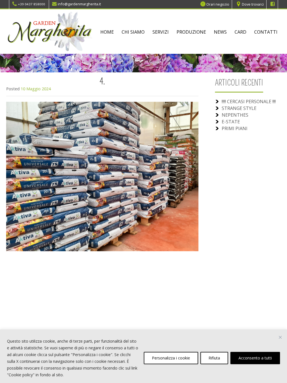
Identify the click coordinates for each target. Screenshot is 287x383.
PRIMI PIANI (234, 128)
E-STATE (231, 122)
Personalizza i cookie (171, 358)
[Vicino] (280, 337)
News (220, 32)
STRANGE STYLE (239, 108)
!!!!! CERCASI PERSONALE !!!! (249, 101)
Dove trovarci (253, 3)
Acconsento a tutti (255, 358)
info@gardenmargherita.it (79, 3)
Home (107, 32)
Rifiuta (214, 358)
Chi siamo (133, 32)
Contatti (265, 32)
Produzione (191, 32)
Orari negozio (217, 3)
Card (240, 32)
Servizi (160, 32)
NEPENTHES (235, 115)
